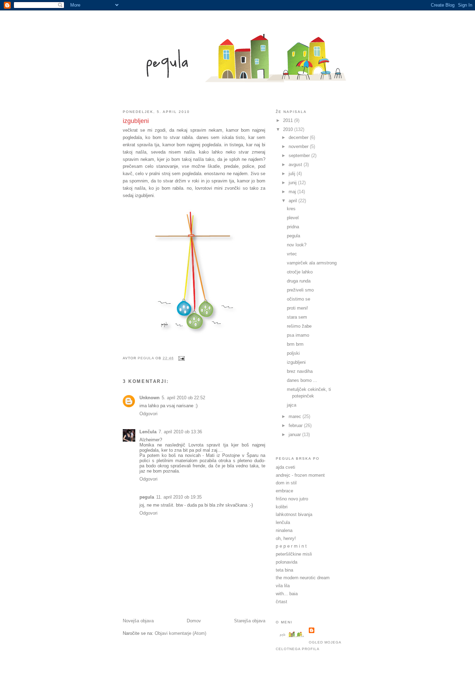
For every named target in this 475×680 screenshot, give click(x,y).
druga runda (299, 281)
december (299, 137)
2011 (288, 120)
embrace (284, 490)
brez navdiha (300, 371)
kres (291, 208)
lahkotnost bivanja (294, 514)
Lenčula (147, 431)
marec (296, 416)
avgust (296, 164)
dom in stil (286, 482)
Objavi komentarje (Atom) (180, 633)
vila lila (283, 585)
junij (293, 182)
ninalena (284, 530)
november (299, 146)
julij (293, 173)
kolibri (282, 506)
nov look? (296, 244)
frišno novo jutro (292, 498)
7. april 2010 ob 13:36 (180, 431)
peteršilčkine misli (294, 554)
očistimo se (298, 299)
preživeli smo (300, 290)
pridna (293, 226)
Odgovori (148, 413)
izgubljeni (296, 362)
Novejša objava (138, 620)
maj (293, 191)
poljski (293, 353)
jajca (291, 405)
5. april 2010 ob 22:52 (183, 397)
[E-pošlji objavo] (181, 358)
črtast (281, 601)
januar (295, 434)
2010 (288, 129)
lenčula (283, 522)
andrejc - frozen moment (300, 475)
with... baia (287, 593)
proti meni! (297, 308)
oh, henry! (286, 538)
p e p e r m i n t (291, 546)
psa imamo (298, 335)
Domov (194, 620)
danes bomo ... (302, 380)
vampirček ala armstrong (312, 262)
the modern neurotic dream (303, 577)
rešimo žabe (299, 326)
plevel (293, 217)
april (293, 200)
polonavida (286, 562)
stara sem (297, 317)
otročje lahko (300, 272)
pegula (146, 497)
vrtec (292, 253)
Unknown (149, 397)
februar (296, 425)
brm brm (295, 344)
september (300, 155)
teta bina (284, 570)
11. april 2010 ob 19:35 (179, 497)
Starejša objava (249, 620)
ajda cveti (285, 467)
